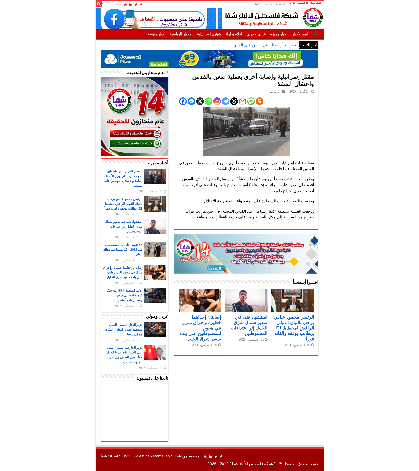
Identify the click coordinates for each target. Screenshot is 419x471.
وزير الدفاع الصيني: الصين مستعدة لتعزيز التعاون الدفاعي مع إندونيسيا (122, 329)
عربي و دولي (256, 34)
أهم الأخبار (300, 34)
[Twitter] (136, 4)
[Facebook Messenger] (191, 101)
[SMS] (251, 101)
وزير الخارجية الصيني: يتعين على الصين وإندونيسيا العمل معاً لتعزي (243, 45)
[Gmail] (242, 101)
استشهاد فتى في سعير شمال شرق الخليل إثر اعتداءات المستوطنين (123, 226)
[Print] (259, 101)
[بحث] (99, 4)
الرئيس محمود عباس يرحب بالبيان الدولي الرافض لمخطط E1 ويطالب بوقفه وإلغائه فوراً (294, 327)
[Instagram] (217, 101)
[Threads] (234, 101)
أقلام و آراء (233, 34)
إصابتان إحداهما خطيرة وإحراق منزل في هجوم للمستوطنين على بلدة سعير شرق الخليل (122, 272)
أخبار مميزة (279, 34)
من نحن (268, 3)
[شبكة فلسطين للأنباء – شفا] (272, 16)
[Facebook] (141, 4)
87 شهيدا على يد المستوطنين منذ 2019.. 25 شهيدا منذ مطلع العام (122, 249)
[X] (200, 101)
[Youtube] (125, 4)
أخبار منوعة (156, 34)
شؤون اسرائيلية (209, 34)
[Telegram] (225, 101)
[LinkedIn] (130, 4)
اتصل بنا (255, 3)
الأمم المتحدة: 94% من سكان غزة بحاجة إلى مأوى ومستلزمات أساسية (123, 295)
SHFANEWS (119, 456)
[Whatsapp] (208, 101)
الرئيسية (280, 3)
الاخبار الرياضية (181, 34)
